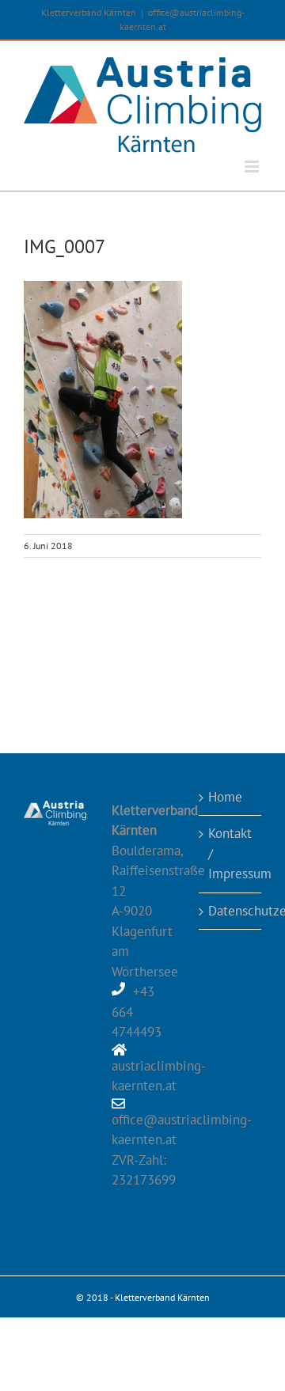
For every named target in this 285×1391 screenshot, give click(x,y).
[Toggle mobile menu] (253, 166)
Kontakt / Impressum (230, 853)
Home (225, 796)
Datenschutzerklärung (230, 910)
